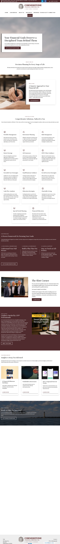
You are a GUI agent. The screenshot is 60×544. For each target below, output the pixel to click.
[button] (6, 12)
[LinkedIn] (42, 1)
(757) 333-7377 (33, 0)
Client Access (54, 1)
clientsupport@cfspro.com (10, 1)
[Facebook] (45, 1)
